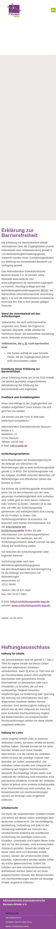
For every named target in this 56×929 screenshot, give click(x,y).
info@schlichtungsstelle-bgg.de (29, 601)
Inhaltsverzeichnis (17, 926)
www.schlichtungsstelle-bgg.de (31, 605)
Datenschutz (13, 918)
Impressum (12, 913)
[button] (53, 10)
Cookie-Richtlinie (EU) (19, 922)
